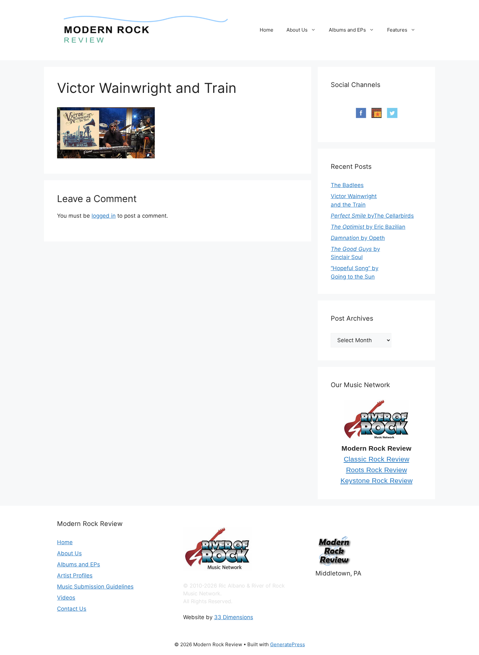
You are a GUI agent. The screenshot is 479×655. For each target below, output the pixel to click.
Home (266, 30)
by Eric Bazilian (368, 227)
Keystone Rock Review (377, 481)
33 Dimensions (233, 617)
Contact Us (71, 608)
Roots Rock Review (376, 470)
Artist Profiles (75, 575)
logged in (104, 215)
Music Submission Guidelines (95, 586)
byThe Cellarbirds (372, 215)
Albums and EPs (347, 30)
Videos (66, 597)
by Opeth (358, 238)
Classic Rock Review (376, 459)
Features (397, 30)
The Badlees (347, 185)
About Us (297, 30)
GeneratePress (287, 644)
